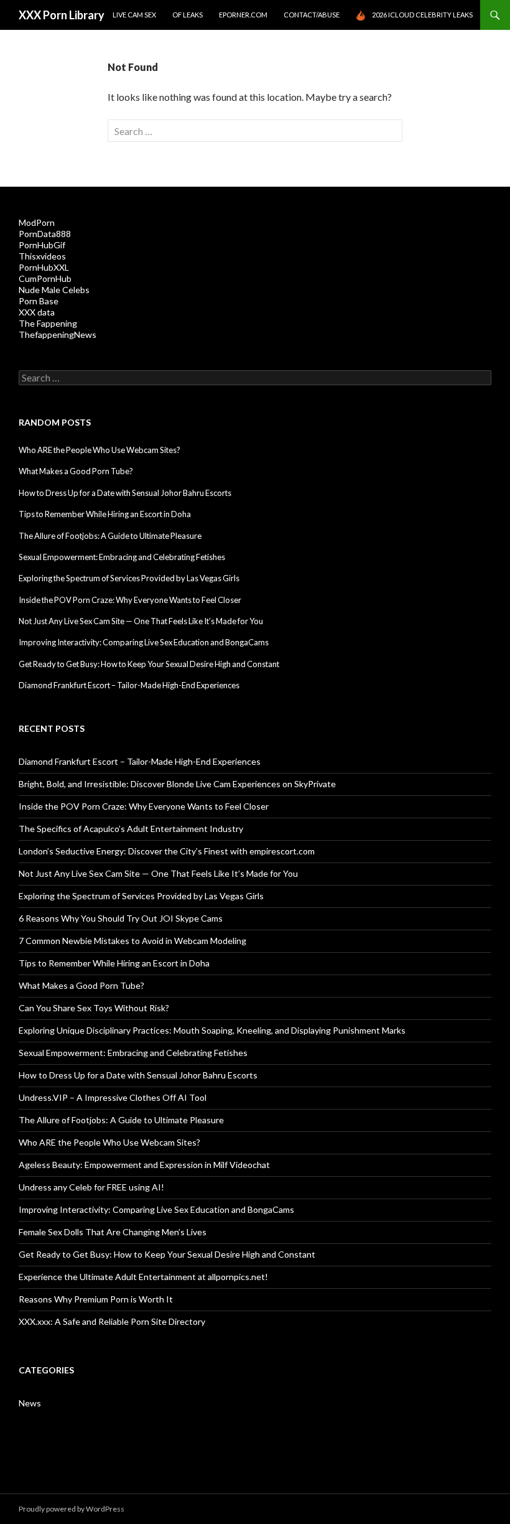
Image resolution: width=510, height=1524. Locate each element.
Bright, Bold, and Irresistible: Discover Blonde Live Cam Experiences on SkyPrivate (177, 783)
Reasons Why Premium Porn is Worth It (96, 1299)
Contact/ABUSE (312, 15)
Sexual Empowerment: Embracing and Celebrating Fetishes (122, 557)
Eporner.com (243, 15)
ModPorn (37, 222)
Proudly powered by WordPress (71, 1508)
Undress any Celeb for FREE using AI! (91, 1187)
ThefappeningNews (57, 334)
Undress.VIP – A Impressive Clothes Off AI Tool (112, 1097)
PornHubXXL (44, 267)
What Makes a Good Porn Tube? (76, 471)
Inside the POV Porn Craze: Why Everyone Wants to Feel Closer (130, 600)
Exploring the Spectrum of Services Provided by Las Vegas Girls (129, 578)
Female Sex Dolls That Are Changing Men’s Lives (112, 1232)
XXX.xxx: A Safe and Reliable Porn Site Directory (112, 1321)
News (30, 1403)
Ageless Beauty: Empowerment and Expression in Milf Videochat (144, 1164)
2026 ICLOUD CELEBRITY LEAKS (422, 15)
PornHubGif (42, 245)
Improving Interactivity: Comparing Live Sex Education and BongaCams (144, 642)
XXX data (37, 312)
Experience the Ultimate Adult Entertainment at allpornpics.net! (143, 1276)
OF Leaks (187, 15)
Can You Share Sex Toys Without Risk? (94, 1008)
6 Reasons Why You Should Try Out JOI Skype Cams (121, 918)
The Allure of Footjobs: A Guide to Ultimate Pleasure (110, 536)
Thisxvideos (42, 256)
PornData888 (45, 233)
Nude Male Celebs (54, 289)
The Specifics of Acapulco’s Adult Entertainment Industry (131, 828)
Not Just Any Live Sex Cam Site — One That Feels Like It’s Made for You (141, 621)
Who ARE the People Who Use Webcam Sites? (99, 450)
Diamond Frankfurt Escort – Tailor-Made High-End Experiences (129, 685)
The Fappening (48, 323)
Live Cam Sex (134, 15)
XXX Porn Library (61, 15)
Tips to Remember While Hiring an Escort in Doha (105, 514)
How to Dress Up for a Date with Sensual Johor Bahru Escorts (125, 493)
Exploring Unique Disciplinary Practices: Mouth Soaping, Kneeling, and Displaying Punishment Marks (212, 1030)
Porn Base (38, 301)
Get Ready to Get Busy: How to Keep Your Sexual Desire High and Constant (149, 664)
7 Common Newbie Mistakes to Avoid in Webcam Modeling (132, 940)
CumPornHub (45, 278)
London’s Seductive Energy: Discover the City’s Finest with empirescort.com (167, 851)
